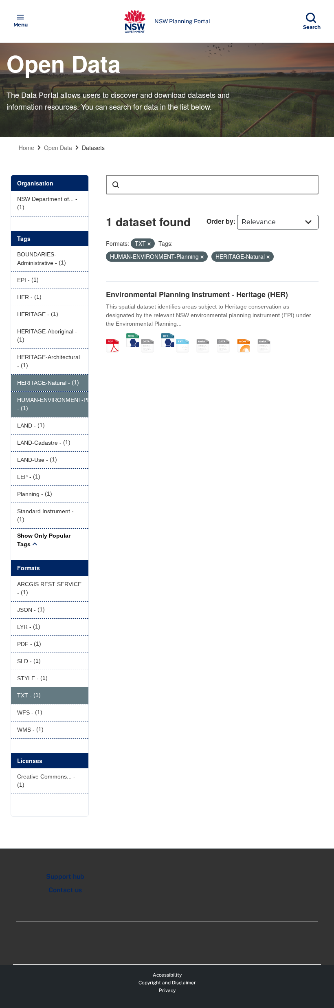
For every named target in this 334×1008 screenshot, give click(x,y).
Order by (220, 221)
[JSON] (246, 337)
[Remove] (149, 243)
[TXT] (185, 337)
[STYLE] (205, 337)
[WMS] (132, 337)
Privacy (167, 990)
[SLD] (226, 337)
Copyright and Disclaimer (167, 983)
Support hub (65, 876)
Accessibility (167, 975)
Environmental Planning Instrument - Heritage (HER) (197, 294)
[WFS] (167, 337)
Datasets (93, 147)
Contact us (65, 890)
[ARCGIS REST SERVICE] (150, 337)
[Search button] (115, 184)
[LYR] (266, 337)
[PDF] (115, 337)
